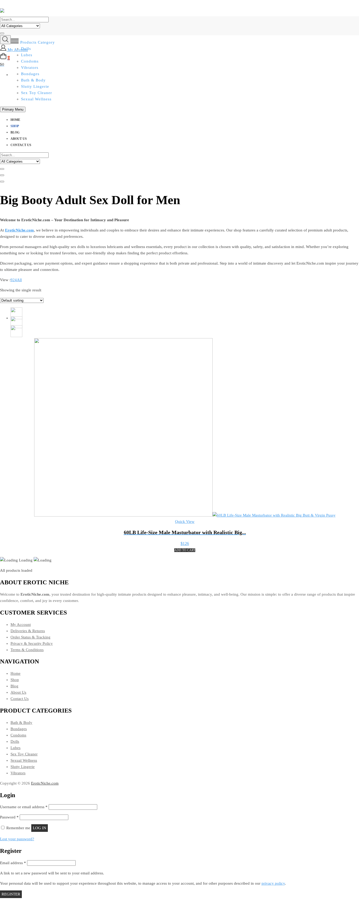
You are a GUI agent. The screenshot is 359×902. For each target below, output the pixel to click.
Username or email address (24, 807)
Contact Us (21, 145)
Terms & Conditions (27, 650)
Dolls (15, 741)
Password (9, 817)
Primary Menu (12, 109)
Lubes (15, 748)
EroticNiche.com (45, 783)
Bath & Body (33, 80)
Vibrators (18, 773)
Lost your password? (17, 839)
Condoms (18, 735)
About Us (19, 139)
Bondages (19, 729)
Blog (15, 132)
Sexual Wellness (36, 99)
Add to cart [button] (184, 550)
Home (15, 120)
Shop (15, 126)
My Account (21, 624)
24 (15, 280)
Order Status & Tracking (30, 637)
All (19, 280)
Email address (13, 863)
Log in (39, 828)
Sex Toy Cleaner (36, 93)
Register (11, 894)
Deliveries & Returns (28, 631)
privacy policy (273, 883)
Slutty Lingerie (35, 86)
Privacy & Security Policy (32, 643)
